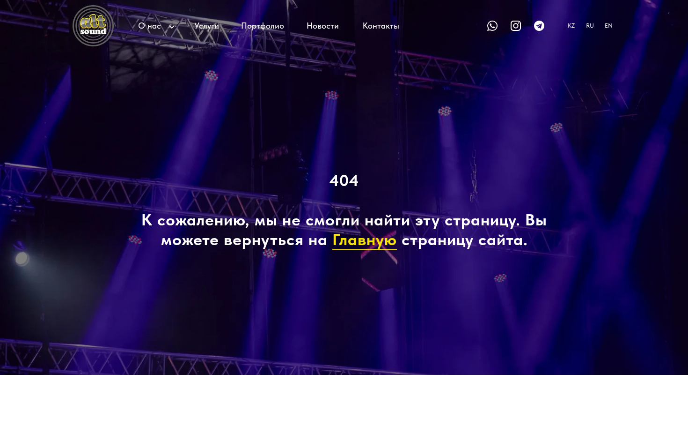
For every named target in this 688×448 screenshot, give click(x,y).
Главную (364, 239)
